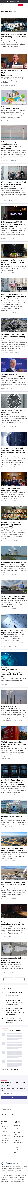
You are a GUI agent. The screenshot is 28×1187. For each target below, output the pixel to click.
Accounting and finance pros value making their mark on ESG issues (12, 262)
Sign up (20, 4)
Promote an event (18, 1136)
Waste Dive (17, 1150)
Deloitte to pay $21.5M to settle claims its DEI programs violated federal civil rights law (15, 1011)
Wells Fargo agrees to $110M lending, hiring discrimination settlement (13, 744)
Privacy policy (4, 1179)
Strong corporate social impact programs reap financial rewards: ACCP (14, 524)
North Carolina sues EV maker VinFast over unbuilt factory (13, 597)
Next (19, 979)
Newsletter (4, 1131)
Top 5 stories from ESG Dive (12, 108)
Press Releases (5, 1138)
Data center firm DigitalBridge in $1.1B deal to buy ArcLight (13, 563)
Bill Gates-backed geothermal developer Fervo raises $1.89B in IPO (13, 884)
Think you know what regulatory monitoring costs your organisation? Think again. (12, 672)
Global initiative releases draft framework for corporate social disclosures (13, 184)
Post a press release (12, 1069)
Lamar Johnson (5, 49)
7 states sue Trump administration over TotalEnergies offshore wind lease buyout (12, 145)
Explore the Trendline (19, 103)
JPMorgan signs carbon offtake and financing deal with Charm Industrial (13, 36)
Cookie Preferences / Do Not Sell (14, 1181)
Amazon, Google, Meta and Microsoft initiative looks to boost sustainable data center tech (13, 451)
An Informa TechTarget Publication (14, 1)
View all (4, 1069)
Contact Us (4, 1129)
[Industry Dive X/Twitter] (9, 1114)
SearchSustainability (19, 1152)
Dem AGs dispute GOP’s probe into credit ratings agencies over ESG (14, 1002)
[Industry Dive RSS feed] (12, 1114)
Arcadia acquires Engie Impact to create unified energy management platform (13, 960)
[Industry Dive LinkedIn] (2, 1114)
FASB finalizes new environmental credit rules (12, 707)
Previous (9, 979)
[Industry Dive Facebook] (5, 1114)
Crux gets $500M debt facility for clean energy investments (13, 849)
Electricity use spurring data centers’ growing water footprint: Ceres (14, 994)
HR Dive (16, 1147)
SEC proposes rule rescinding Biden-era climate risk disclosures (13, 412)
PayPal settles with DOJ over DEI (12, 817)
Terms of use (13, 1179)
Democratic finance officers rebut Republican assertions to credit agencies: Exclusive (13, 296)
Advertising (17, 1125)
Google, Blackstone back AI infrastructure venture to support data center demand (12, 782)
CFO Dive (16, 1145)
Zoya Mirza (5, 238)
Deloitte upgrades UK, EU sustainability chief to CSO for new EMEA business (13, 224)
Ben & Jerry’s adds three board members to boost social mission (14, 1020)
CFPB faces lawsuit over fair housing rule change (12, 489)
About (3, 1124)
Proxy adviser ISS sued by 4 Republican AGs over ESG (12, 631)
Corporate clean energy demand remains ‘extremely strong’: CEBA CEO (12, 924)
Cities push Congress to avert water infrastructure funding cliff (13, 336)
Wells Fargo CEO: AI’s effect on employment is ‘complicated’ (13, 375)
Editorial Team (5, 1126)
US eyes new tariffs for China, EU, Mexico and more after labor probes (13, 72)
